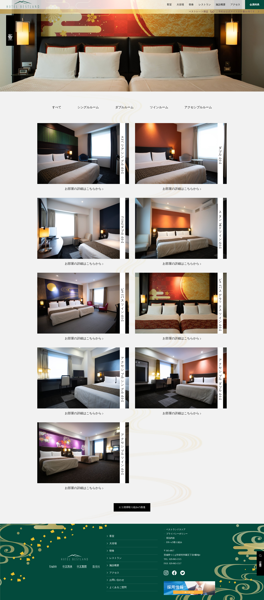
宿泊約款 (170, 538)
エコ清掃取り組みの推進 (132, 507)
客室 (169, 4)
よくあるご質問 (118, 587)
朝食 (191, 4)
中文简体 (67, 566)
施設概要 (221, 4)
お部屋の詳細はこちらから (83, 188)
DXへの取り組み (174, 542)
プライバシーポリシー (177, 534)
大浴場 (180, 4)
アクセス (235, 4)
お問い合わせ (116, 580)
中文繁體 (82, 566)
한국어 (96, 566)
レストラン (205, 4)
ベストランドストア (175, 529)
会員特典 (254, 4)
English (53, 566)
